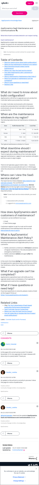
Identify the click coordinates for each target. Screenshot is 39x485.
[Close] (36, 469)
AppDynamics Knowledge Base (11, 20)
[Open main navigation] (36, 3)
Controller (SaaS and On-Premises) (16, 319)
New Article (19, 13)
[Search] (35, 8)
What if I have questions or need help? (16, 82)
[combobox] (19, 8)
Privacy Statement (18, 477)
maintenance (4, 322)
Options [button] (34, 21)
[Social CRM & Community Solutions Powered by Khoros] (33, 458)
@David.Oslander (6, 415)
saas (2, 325)
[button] (3, 333)
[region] (19, 475)
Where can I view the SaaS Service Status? (15, 189)
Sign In (30, 3)
